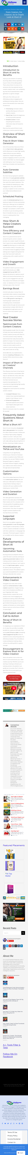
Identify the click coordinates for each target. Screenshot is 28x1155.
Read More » (5, 990)
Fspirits (12, 1148)
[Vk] (18, 946)
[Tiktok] (13, 946)
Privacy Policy (12, 1136)
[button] (5, 24)
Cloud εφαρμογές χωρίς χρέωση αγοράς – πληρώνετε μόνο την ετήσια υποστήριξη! (14, 988)
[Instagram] (15, 946)
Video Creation (20, 9)
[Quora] (4, 948)
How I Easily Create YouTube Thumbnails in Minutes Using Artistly (13, 1024)
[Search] (23, 933)
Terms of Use (12, 1132)
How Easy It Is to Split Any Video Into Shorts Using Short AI (13, 1012)
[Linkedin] (21, 946)
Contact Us (11, 1142)
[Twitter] (7, 946)
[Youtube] (10, 946)
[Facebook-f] (4, 946)
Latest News (7, 9)
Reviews (13, 9)
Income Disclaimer (14, 1139)
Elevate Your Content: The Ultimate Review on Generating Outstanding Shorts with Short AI (12, 1037)
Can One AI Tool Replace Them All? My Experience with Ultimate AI (13, 1000)
